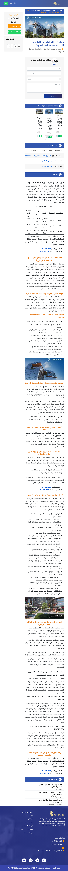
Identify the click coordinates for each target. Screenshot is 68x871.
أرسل (52, 95)
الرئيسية (58, 10)
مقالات (31, 815)
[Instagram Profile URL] (31, 860)
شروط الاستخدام (27, 825)
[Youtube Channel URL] (24, 860)
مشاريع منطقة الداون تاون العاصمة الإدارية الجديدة (42, 10)
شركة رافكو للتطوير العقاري (46, 160)
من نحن (30, 818)
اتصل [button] (58, 136)
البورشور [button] (56, 136)
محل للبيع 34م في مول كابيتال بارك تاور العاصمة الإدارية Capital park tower (59, 122)
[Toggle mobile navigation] (11, 3)
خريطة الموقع (28, 832)
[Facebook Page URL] (44, 860)
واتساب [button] (60, 136)
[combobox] (59, 73)
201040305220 (15, 31)
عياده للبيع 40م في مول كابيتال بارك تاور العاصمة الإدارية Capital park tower (39, 122)
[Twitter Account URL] (37, 860)
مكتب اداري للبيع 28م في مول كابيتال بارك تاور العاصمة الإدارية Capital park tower (49, 123)
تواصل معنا (29, 822)
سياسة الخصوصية (27, 829)
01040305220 (47, 166)
